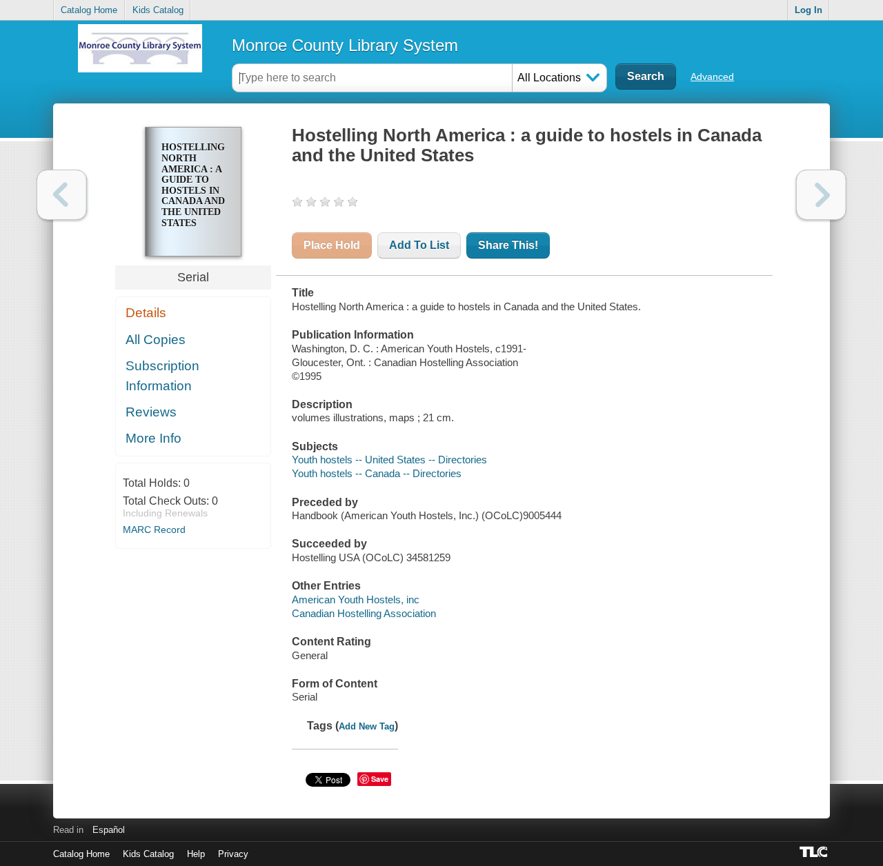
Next (821, 195)
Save (379, 779)
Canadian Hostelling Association (364, 613)
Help (196, 854)
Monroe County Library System (345, 45)
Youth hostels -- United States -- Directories (389, 459)
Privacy (233, 854)
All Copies (156, 339)
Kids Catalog (157, 10)
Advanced (712, 76)
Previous (62, 195)
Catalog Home (89, 10)
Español (108, 830)
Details (146, 312)
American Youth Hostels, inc (355, 599)
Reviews (151, 412)
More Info (153, 438)
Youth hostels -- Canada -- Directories (377, 473)
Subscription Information (162, 376)
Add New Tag (367, 726)
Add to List (419, 245)
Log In (808, 10)
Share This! (508, 245)
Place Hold (332, 245)
